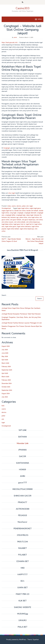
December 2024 (7, 383)
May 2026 (5, 356)
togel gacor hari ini (19, 224)
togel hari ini (30, 224)
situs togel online (33, 217)
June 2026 (5, 353)
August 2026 (6, 346)
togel (31, 206)
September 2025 (7, 370)
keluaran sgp (14, 217)
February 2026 (6, 366)
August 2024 (6, 393)
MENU (40, 19)
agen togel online (23, 208)
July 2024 (5, 397)
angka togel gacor (35, 208)
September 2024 (7, 390)
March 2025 (5, 376)
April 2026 (5, 360)
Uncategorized (6, 208)
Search (4, 295)
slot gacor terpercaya (28, 220)
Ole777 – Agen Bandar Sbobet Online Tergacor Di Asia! (11, 239)
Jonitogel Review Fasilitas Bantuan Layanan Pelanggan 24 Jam (22, 323)
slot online (39, 220)
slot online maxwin (7, 222)
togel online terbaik (13, 229)
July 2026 (5, 349)
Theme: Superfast (33, 639)
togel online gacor (10, 226)
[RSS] (22, 2)
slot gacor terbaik (15, 220)
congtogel (20, 213)
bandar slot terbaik (32, 210)
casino (14, 206)
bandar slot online (20, 210)
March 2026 (5, 363)
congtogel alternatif (30, 213)
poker (23, 206)
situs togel (11, 193)
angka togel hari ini (8, 210)
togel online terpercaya (27, 229)
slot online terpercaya (33, 222)
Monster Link (22, 443)
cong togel (13, 213)
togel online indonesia (24, 226)
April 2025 (5, 373)
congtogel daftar (10, 215)
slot (27, 206)
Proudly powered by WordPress (16, 639)
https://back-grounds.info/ (10, 42)
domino (19, 206)
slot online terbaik (19, 222)
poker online (23, 217)
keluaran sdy (6, 217)
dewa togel (29, 215)
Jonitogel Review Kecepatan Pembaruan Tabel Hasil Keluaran (21, 314)
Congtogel (6, 148)
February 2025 (6, 380)
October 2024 (6, 387)
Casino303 (22, 8)
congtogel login (21, 215)
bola (9, 206)
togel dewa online (7, 224)
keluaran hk (37, 215)
